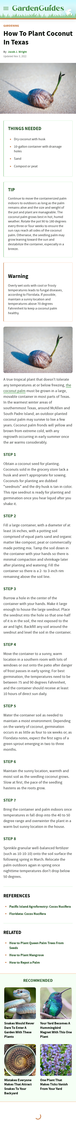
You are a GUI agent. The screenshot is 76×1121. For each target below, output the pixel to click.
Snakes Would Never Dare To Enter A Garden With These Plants (19, 1030)
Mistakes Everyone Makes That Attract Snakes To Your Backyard (18, 1086)
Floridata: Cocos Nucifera (27, 914)
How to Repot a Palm (24, 962)
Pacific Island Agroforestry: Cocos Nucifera (40, 907)
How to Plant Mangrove (26, 955)
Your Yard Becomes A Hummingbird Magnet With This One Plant (56, 1030)
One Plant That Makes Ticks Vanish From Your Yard (54, 1084)
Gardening (11, 25)
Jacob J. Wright (17, 52)
